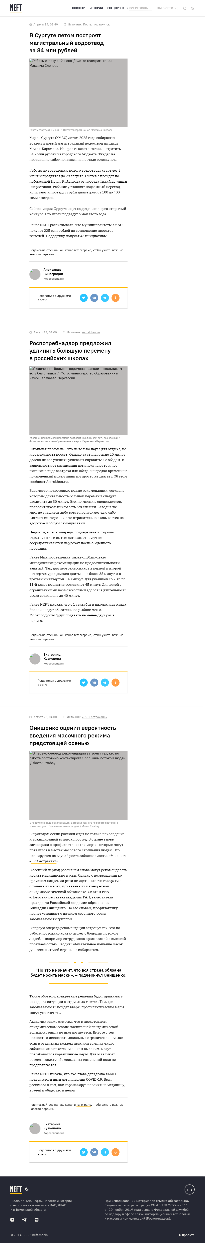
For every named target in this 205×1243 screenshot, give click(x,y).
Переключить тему (193, 8)
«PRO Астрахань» (94, 717)
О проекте (187, 1235)
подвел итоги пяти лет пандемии (57, 1079)
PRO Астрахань (43, 861)
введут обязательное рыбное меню (71, 610)
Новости (78, 8)
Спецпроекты (117, 8)
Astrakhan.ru (91, 332)
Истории (96, 8)
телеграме (83, 250)
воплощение (86, 230)
